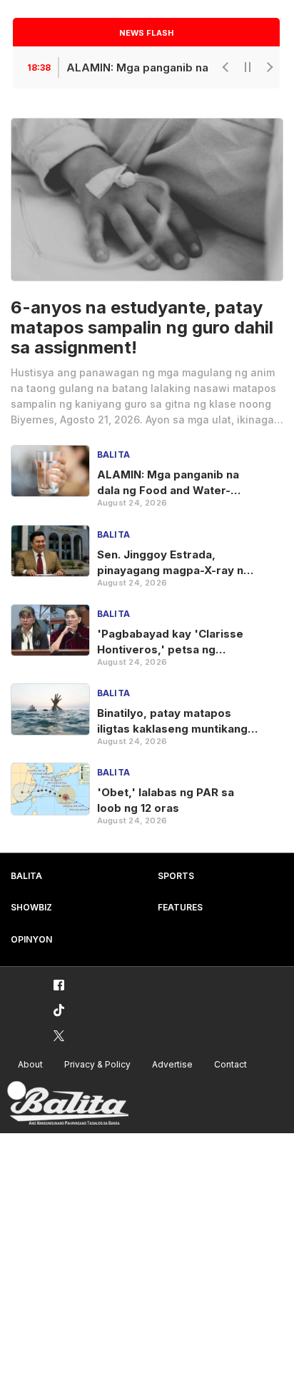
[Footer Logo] (67, 1103)
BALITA (26, 875)
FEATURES (180, 907)
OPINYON (31, 939)
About (30, 1064)
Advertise (172, 1064)
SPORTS (176, 875)
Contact (230, 1064)
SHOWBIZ (31, 907)
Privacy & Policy (97, 1064)
